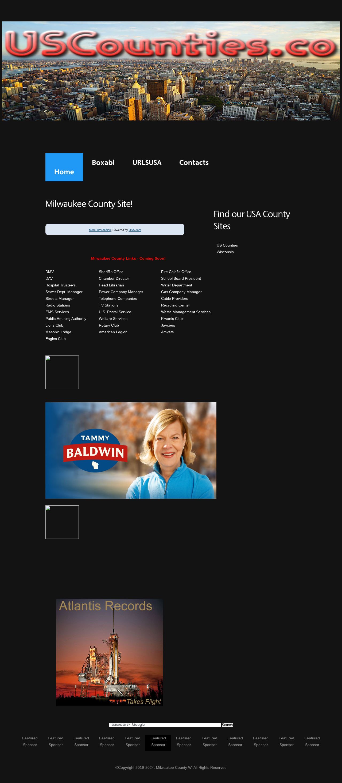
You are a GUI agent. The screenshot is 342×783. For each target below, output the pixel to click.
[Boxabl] (103, 162)
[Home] (64, 171)
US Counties (227, 245)
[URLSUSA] (147, 162)
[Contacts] (194, 162)
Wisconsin (225, 252)
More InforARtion (100, 230)
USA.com (135, 230)
